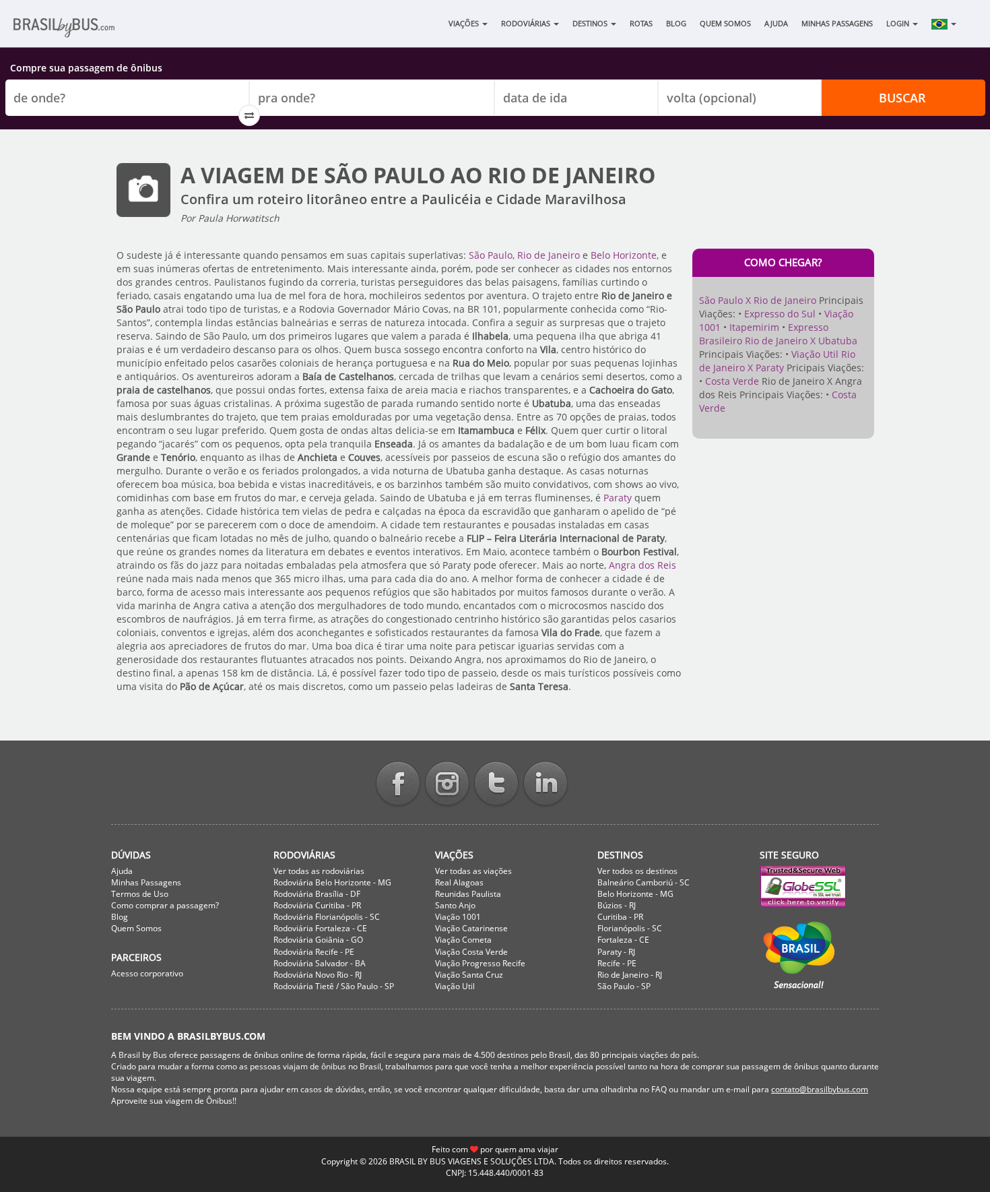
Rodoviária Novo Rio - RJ (317, 974)
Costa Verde (732, 381)
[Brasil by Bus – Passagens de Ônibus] (84, 31)
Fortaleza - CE (623, 939)
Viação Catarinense (471, 928)
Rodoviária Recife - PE (313, 952)
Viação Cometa (463, 939)
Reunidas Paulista (468, 894)
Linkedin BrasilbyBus (545, 785)
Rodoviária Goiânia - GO (318, 939)
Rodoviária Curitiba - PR (317, 905)
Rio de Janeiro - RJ (629, 974)
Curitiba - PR (620, 916)
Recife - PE (616, 963)
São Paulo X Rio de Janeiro (757, 300)
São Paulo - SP (624, 986)
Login (898, 23)
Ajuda (776, 23)
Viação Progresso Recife (480, 963)
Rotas (641, 23)
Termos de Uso (139, 894)
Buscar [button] (902, 98)
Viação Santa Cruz (469, 974)
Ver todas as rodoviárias (318, 871)
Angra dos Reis (642, 565)
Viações (465, 23)
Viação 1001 (458, 916)
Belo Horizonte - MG (635, 894)
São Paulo (491, 255)
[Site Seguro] (820, 886)
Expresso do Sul (780, 313)
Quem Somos (725, 23)
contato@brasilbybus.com (819, 1089)
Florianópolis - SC (629, 928)
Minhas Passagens (837, 23)
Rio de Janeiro (548, 255)
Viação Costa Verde (471, 952)
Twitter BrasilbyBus (496, 785)
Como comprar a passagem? (165, 905)
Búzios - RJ (616, 905)
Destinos (590, 23)
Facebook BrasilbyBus (398, 785)
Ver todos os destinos (637, 871)
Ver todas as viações (473, 871)
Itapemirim (754, 327)
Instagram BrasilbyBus (447, 785)
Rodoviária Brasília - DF (316, 894)
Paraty (617, 497)
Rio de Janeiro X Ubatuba (801, 340)
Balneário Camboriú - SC (643, 882)
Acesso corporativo (147, 973)
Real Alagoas (459, 882)
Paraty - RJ (616, 952)
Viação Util (814, 354)
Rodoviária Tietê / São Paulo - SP (333, 986)
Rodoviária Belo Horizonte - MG (332, 882)
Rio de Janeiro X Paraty (777, 361)
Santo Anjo (455, 905)
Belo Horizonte (624, 255)
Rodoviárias (526, 23)
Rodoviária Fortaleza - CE (320, 928)
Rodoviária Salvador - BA (319, 963)
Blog (676, 23)
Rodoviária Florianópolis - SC (326, 916)
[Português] (944, 23)
